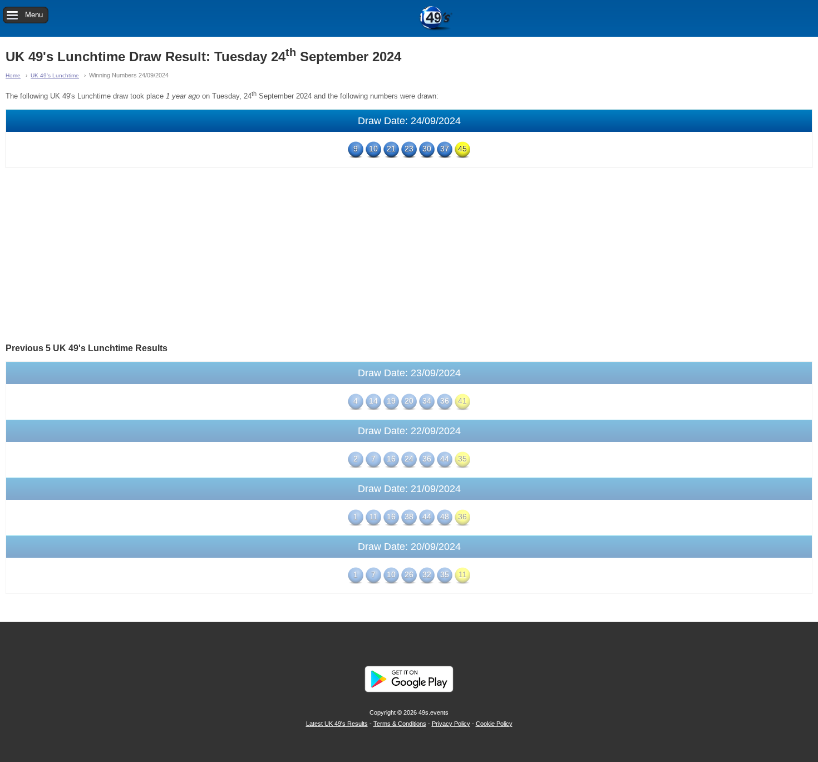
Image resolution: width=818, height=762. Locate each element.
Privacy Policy (451, 723)
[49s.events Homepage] (409, 18)
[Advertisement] (409, 254)
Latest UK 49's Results (337, 723)
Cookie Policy (494, 723)
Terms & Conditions (399, 723)
